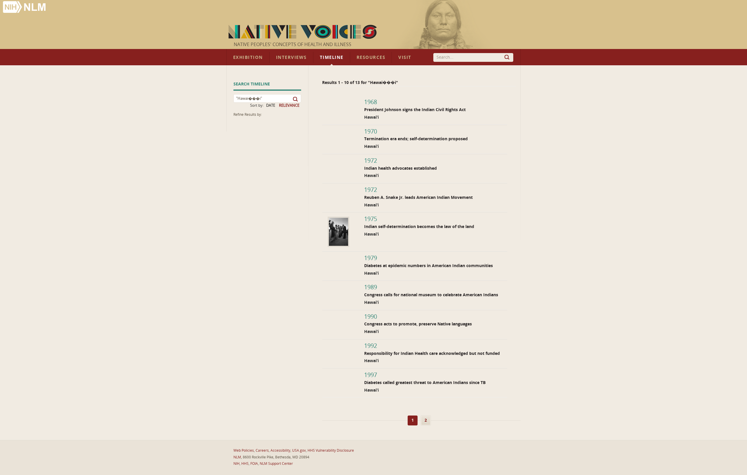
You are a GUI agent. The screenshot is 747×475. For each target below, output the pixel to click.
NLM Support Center (276, 464)
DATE (270, 105)
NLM (237, 457)
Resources (371, 57)
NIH (236, 464)
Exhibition (248, 57)
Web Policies (243, 450)
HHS (245, 464)
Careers (262, 450)
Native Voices (303, 32)
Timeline (331, 57)
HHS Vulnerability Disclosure (331, 450)
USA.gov (299, 450)
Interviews (291, 57)
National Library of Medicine (25, 7)
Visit (404, 57)
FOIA (254, 464)
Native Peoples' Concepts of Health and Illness (292, 44)
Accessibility (280, 450)
